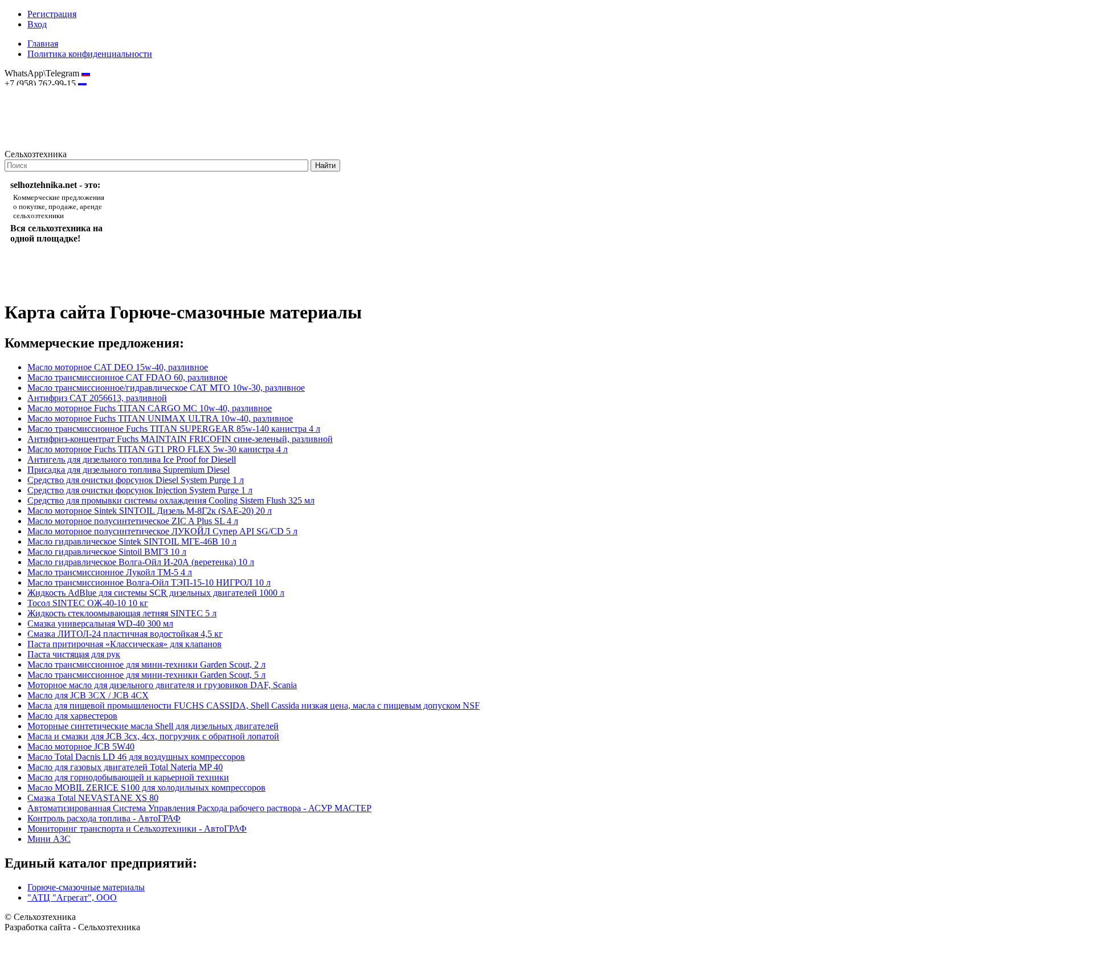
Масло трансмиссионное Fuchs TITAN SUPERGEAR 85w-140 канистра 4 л (173, 428)
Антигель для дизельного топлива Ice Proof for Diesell (131, 459)
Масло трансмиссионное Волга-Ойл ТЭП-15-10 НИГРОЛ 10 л (149, 582)
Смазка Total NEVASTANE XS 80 (92, 798)
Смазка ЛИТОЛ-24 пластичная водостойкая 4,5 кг (125, 634)
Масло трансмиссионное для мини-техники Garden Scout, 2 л (146, 664)
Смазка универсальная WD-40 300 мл (100, 623)
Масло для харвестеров (72, 716)
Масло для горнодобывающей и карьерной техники (128, 777)
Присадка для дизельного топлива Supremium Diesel (128, 470)
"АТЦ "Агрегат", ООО (72, 897)
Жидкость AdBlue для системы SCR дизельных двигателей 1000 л (155, 593)
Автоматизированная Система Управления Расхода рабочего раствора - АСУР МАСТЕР (199, 808)
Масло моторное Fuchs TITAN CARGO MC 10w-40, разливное (149, 408)
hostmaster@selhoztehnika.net (45, 91)
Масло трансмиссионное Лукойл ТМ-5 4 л (109, 572)
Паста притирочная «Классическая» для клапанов (124, 644)
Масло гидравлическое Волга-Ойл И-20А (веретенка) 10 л (140, 562)
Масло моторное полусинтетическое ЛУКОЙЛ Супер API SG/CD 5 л (162, 531)
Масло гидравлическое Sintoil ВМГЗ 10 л (106, 552)
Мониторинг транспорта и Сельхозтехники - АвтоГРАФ (137, 828)
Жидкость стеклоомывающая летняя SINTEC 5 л (122, 613)
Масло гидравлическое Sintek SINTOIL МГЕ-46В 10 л (131, 541)
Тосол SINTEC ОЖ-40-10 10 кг (87, 603)
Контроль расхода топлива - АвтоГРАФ (104, 818)
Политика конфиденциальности (89, 54)
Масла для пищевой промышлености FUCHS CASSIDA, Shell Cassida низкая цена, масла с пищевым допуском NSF (253, 705)
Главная (42, 43)
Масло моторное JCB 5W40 (80, 746)
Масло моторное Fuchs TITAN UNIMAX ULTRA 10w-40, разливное (160, 418)
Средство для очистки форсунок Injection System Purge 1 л (139, 490)
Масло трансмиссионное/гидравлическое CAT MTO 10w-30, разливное (166, 387)
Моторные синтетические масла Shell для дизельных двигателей (153, 726)
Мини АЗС (49, 839)
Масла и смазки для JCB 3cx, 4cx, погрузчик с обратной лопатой (153, 736)
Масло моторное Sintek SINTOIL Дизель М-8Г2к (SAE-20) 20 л (149, 511)
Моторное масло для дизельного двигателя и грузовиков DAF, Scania (162, 685)
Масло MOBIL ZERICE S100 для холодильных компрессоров (146, 787)
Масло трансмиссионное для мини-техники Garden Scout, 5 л (146, 675)
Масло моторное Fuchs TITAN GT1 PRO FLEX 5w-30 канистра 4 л (157, 449)
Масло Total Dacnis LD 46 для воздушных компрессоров (136, 757)
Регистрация (51, 14)
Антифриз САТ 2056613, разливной (97, 398)
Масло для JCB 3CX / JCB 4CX (88, 695)
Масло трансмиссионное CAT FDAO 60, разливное (127, 377)
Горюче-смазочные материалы (86, 887)
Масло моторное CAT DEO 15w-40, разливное (117, 367)
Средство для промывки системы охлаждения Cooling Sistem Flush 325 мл (171, 500)
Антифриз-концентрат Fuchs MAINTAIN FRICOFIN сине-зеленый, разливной (180, 439)
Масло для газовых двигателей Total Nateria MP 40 (125, 767)
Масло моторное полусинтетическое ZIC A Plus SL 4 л (132, 521)
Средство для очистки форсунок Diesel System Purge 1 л (135, 480)
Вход (37, 24)
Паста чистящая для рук (73, 654)
